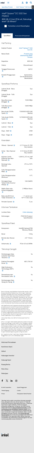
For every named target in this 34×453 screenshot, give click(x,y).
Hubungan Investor (7, 356)
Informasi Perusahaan (8, 342)
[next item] (33, 7)
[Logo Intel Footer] (5, 435)
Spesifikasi (7, 36)
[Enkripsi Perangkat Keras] (7, 263)
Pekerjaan (4, 373)
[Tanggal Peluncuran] (3, 71)
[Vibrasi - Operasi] (14, 145)
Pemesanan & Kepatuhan (22, 36)
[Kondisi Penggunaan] (3, 76)
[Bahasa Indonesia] (26, 2)
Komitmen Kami (6, 347)
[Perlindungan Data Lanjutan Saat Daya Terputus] (9, 257)
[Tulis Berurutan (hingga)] (8, 107)
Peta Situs (4, 369)
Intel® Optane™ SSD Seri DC (25, 49)
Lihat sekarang (27, 212)
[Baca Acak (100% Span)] (7, 113)
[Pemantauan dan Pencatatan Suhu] (14, 276)
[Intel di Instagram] (16, 381)
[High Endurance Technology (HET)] (3, 270)
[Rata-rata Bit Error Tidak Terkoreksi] (14, 197)
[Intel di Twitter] (7, 381)
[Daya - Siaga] (11, 135)
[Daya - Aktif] (11, 131)
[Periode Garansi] (14, 201)
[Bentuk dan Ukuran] (3, 239)
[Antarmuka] (10, 243)
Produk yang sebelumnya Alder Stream (26, 55)
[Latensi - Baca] (12, 123)
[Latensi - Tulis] (12, 127)
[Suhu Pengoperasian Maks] (6, 171)
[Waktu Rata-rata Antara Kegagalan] (3, 192)
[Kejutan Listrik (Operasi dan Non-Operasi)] (9, 160)
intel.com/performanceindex (19, 407)
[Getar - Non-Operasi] (3, 152)
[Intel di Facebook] (2, 381)
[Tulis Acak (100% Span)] (7, 119)
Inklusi (3, 351)
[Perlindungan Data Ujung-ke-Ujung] (14, 282)
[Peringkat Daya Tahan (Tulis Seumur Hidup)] (8, 184)
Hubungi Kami (6, 360)
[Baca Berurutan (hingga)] (8, 102)
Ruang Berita (5, 364)
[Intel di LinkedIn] (11, 381)
